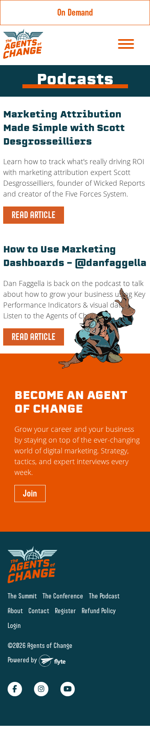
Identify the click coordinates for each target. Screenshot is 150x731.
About (15, 611)
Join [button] (30, 493)
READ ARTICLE (34, 215)
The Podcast (104, 596)
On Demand (75, 12)
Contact (38, 611)
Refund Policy (99, 611)
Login (14, 625)
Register (65, 611)
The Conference (62, 596)
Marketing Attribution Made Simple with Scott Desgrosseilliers (64, 129)
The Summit (22, 596)
